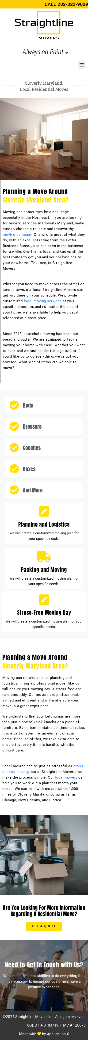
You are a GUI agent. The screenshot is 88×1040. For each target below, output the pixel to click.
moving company (17, 234)
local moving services (43, 301)
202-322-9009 (72, 4)
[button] (82, 65)
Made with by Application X (44, 1034)
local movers (66, 777)
